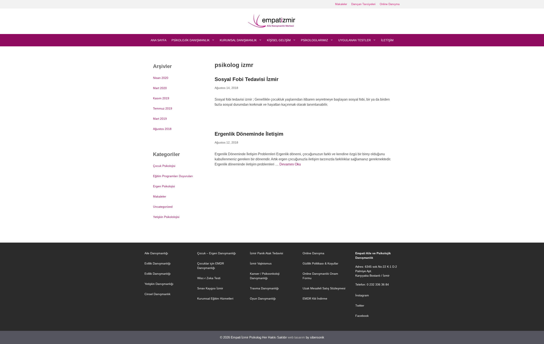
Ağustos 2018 (162, 129)
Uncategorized (163, 206)
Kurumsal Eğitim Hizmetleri (215, 298)
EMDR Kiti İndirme (315, 298)
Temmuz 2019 (162, 108)
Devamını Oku (290, 164)
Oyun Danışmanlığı (263, 298)
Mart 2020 (160, 88)
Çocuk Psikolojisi (164, 166)
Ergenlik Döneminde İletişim (249, 134)
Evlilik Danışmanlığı (157, 263)
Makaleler (341, 4)
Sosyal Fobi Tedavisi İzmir (246, 79)
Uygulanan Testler (354, 40)
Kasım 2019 (161, 98)
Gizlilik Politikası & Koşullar (320, 263)
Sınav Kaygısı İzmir (210, 288)
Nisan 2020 (160, 78)
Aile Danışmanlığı (156, 253)
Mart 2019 (160, 118)
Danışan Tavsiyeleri (363, 4)
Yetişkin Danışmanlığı (158, 284)
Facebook (362, 315)
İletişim (387, 40)
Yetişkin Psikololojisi (166, 217)
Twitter (359, 305)
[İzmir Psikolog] (272, 21)
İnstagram (362, 295)
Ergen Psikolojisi (164, 186)
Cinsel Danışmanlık (157, 294)
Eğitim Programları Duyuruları (173, 176)
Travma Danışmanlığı (264, 288)
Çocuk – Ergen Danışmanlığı (216, 253)
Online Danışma (390, 4)
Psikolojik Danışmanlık (190, 40)
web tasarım (296, 337)
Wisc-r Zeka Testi (208, 278)
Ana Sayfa (158, 40)
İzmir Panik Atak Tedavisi (266, 253)
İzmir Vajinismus (261, 263)
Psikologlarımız (314, 40)
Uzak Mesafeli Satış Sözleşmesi (324, 288)
